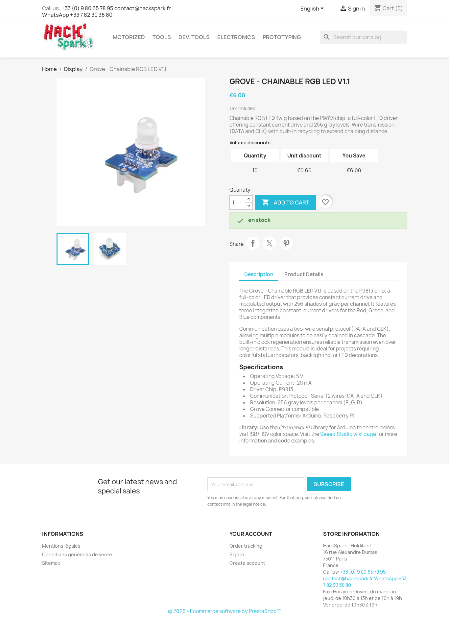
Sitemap (51, 563)
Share (252, 243)
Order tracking (245, 546)
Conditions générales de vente (77, 554)
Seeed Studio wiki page (348, 434)
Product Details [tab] (303, 274)
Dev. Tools (194, 37)
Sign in (236, 554)
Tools (162, 37)
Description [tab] (258, 274)
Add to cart (285, 202)
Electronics (236, 37)
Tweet (269, 243)
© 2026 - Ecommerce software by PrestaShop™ (224, 611)
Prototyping (282, 37)
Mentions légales (61, 546)
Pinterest (286, 243)
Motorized (129, 37)
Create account (247, 563)
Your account (250, 533)
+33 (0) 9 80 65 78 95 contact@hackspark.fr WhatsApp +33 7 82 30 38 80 (106, 11)
